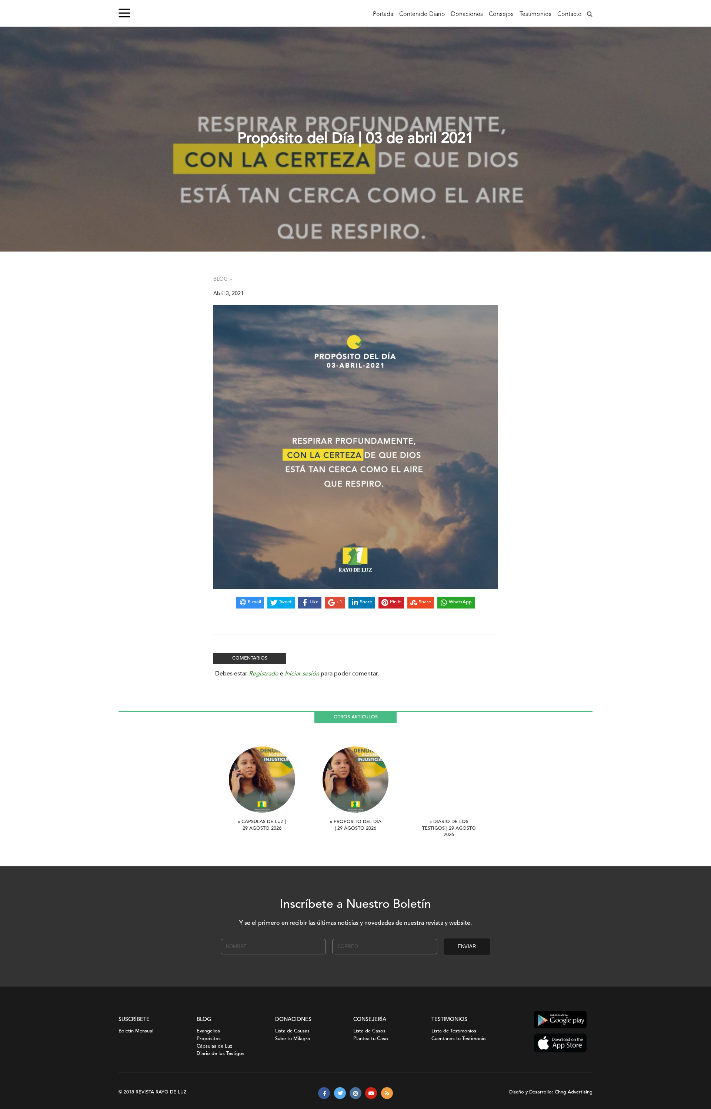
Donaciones (467, 14)
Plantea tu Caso (370, 1038)
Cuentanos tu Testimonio (458, 1038)
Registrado (263, 674)
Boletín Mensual (135, 1031)
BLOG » (222, 279)
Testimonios (535, 14)
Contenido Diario (422, 14)
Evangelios (208, 1031)
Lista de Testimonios (453, 1031)
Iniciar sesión (302, 674)
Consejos (501, 14)
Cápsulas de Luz (214, 1046)
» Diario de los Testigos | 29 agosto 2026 (449, 828)
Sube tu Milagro (292, 1038)
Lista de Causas (292, 1031)
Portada (383, 14)
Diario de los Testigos (220, 1053)
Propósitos (209, 1038)
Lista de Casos (369, 1031)
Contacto (569, 14)
